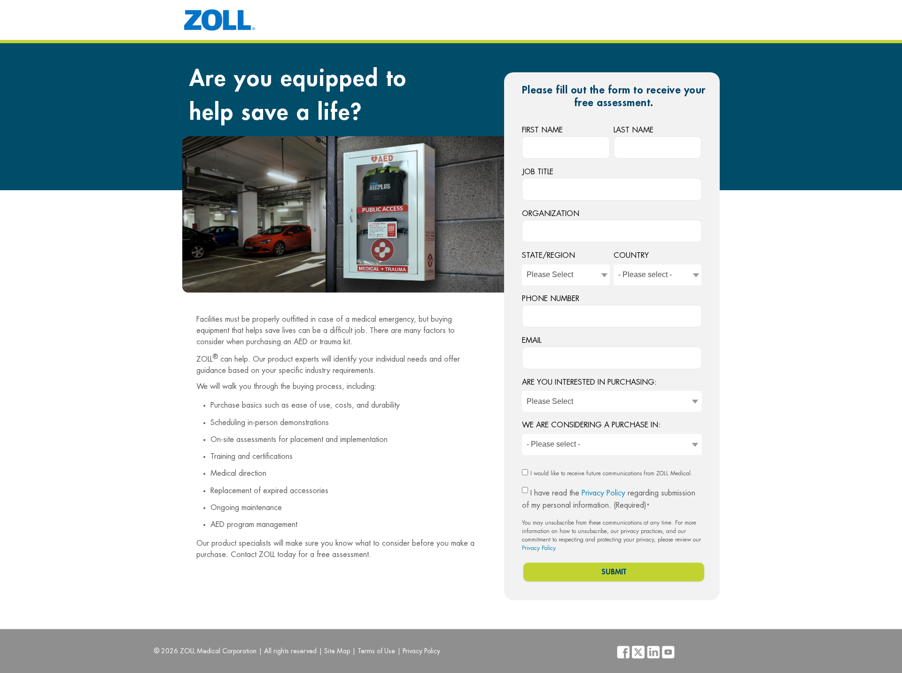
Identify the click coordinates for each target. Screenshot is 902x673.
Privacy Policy (603, 493)
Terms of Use (376, 651)
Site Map (337, 651)
